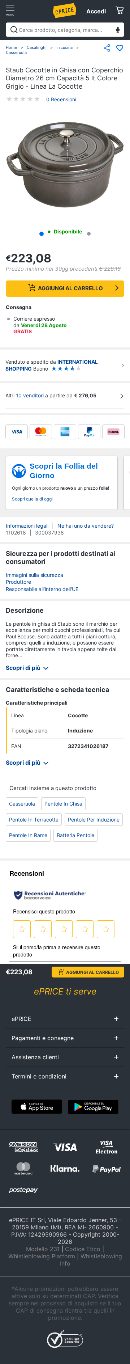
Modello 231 (43, 1249)
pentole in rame (28, 835)
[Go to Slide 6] (89, 234)
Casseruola (16, 52)
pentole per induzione (94, 819)
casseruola (22, 804)
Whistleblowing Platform (41, 1256)
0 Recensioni (61, 99)
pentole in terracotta (33, 819)
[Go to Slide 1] (41, 233)
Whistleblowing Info (91, 1260)
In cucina (64, 47)
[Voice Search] (118, 30)
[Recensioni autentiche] (50, 895)
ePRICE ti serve (65, 991)
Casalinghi (37, 47)
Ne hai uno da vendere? (85, 526)
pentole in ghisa (63, 804)
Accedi (96, 11)
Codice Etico (82, 1249)
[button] (65, 165)
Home (11, 47)
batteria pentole (75, 835)
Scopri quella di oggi (32, 499)
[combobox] (65, 29)
